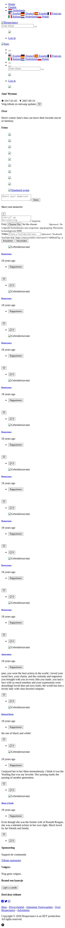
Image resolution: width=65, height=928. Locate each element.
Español (43, 13)
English (16, 13)
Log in (12, 38)
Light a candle (10, 887)
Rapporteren (16, 267)
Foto (3, 224)
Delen (36, 200)
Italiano (16, 16)
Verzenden (21, 241)
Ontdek (12, 7)
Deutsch (29, 13)
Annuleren (8, 241)
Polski (45, 16)
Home (11, 4)
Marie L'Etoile (7, 803)
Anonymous (6, 654)
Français (56, 13)
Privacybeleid (16, 907)
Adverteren (23, 910)
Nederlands (18, 10)
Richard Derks (7, 714)
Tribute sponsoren (11, 860)
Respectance (6, 254)
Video (4, 234)
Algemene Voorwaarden (39, 907)
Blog (4, 907)
